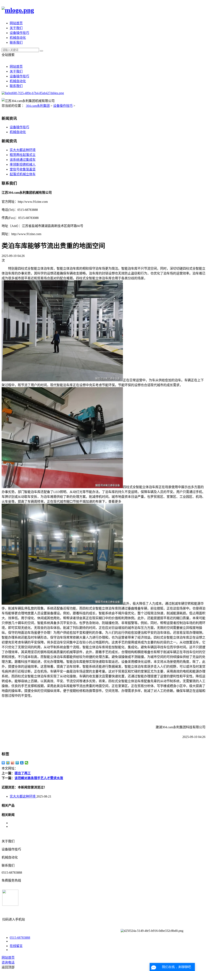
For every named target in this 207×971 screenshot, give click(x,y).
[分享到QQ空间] (8, 762)
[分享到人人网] (22, 762)
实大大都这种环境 (23, 150)
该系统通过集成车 (23, 159)
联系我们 (16, 42)
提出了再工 (23, 773)
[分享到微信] (26, 762)
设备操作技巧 (19, 33)
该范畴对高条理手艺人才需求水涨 (39, 778)
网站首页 (16, 23)
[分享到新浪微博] (12, 762)
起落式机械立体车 (23, 174)
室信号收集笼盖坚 (23, 169)
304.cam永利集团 (38, 105)
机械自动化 (18, 37)
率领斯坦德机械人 (23, 164)
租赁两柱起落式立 (23, 155)
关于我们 (16, 28)
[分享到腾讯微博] (17, 762)
